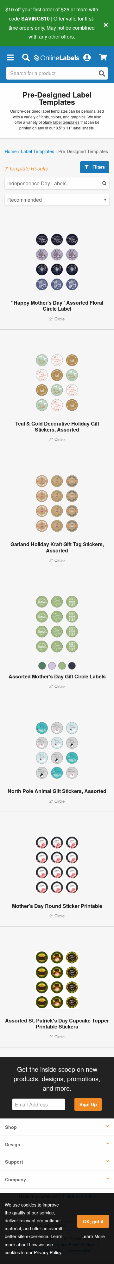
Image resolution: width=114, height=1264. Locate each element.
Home (11, 151)
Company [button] (15, 1179)
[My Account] (87, 57)
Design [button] (12, 1144)
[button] (10, 57)
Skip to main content (23, 32)
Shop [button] (11, 1127)
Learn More (93, 1236)
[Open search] (102, 73)
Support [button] (14, 1162)
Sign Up (88, 1104)
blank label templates (61, 122)
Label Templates (37, 151)
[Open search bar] (26, 57)
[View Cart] (103, 57)
